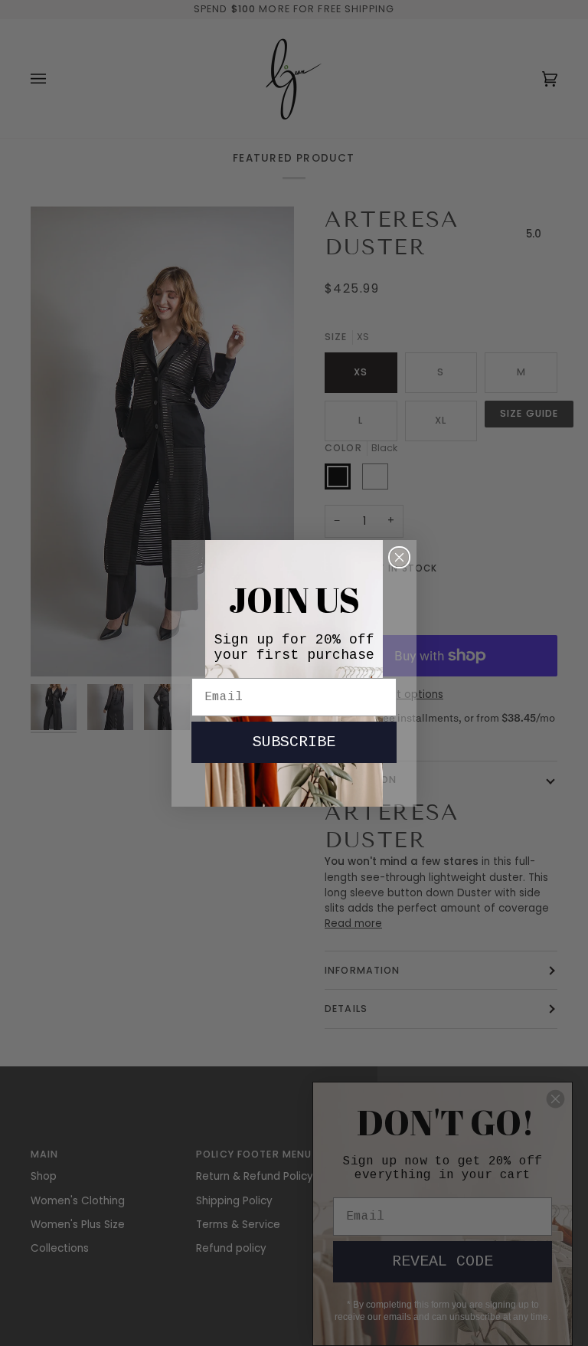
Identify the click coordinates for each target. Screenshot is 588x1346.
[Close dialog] (399, 557)
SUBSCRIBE (294, 742)
